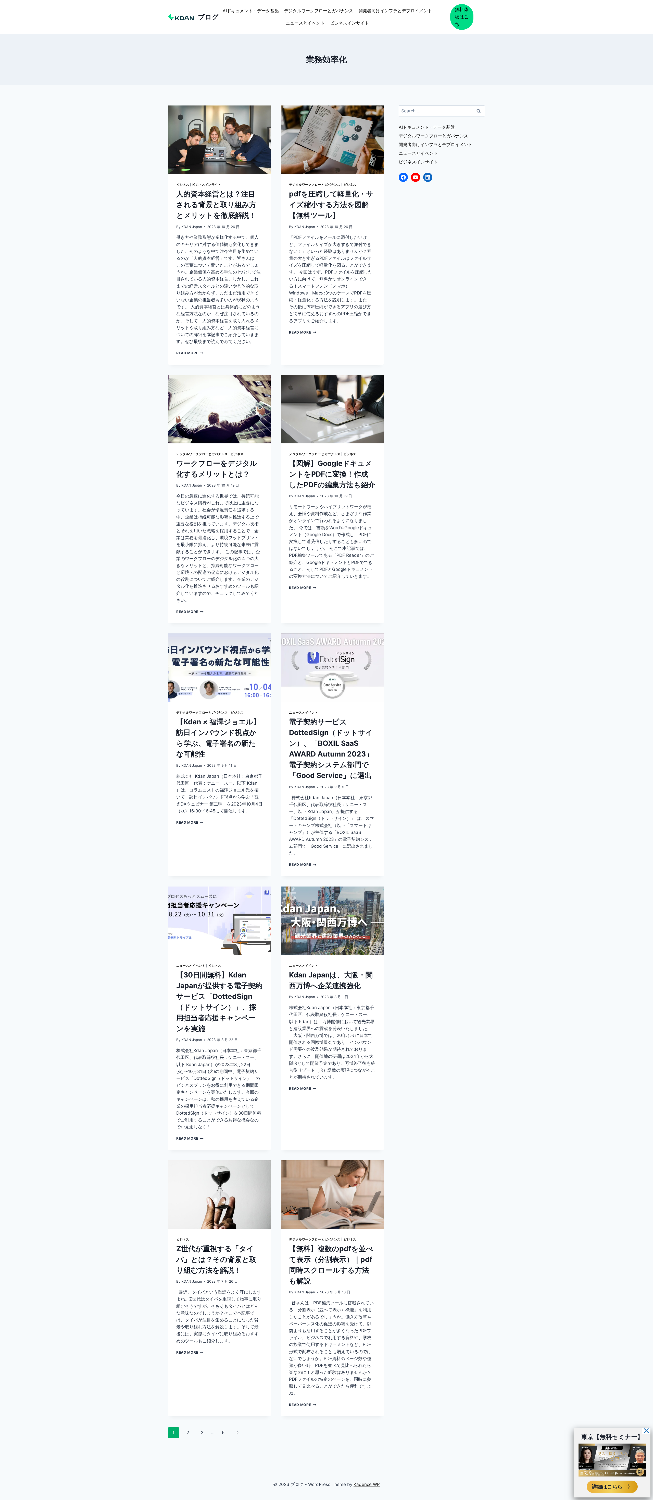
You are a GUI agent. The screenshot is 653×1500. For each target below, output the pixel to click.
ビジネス (182, 184)
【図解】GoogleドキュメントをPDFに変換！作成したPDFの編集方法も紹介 (332, 474)
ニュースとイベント (305, 23)
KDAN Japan (191, 227)
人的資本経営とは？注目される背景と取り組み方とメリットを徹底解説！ (216, 205)
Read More (190, 353)
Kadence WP (367, 1484)
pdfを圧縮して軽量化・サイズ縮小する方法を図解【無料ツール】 (331, 205)
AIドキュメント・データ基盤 (251, 10)
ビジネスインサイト (349, 23)
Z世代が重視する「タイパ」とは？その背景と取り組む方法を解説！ (216, 1259)
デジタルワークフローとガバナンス (318, 10)
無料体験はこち (462, 17)
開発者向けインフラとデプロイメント (395, 10)
